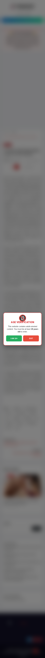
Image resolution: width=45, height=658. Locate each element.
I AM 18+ (14, 338)
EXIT (31, 338)
